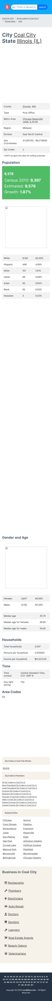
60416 (6, 768)
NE (45, 979)
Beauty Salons (17, 945)
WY (32, 985)
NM (8, 982)
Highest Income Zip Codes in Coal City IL (19, 802)
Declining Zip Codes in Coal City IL (16, 794)
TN (37, 982)
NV (11, 982)
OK (20, 982)
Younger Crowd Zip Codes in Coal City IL (19, 797)
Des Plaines (9, 836)
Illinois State (10, 21)
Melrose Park (10, 849)
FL (32, 977)
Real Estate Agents (20, 938)
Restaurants (16, 882)
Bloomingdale (30, 853)
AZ (14, 977)
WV (28, 985)
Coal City (25, 35)
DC (26, 977)
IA (40, 977)
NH (47, 979)
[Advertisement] (26, 72)
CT (23, 977)
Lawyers (14, 930)
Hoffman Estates (32, 845)
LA (10, 979)
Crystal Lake (9, 845)
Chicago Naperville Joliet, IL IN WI (33, 120)
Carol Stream (10, 824)
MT (35, 979)
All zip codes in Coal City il (28, 18)
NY (14, 982)
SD (35, 982)
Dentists (13, 922)
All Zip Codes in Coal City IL (13, 782)
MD (16, 979)
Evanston (28, 828)
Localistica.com (29, 990)
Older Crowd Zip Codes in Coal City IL (18, 799)
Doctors (13, 914)
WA (22, 985)
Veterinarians (17, 953)
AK (5, 977)
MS (32, 979)
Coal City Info (8, 18)
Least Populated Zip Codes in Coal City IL (19, 788)
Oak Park (7, 841)
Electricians (15, 898)
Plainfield (28, 849)
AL (8, 977)
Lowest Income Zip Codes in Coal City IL (19, 805)
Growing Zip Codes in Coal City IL (16, 791)
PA (27, 982)
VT (19, 985)
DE (29, 977)
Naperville (28, 832)
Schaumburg (9, 828)
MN (25, 979)
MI (22, 979)
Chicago (7, 820)
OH (17, 982)
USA (20, 21)
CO (20, 977)
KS (4, 979)
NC (38, 979)
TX (41, 982)
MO (28, 979)
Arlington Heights (32, 841)
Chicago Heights (32, 857)
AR (11, 977)
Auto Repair (16, 906)
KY (7, 979)
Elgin (26, 836)
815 (3, 697)
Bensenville (9, 853)
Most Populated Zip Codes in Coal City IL (19, 785)
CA (17, 977)
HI (37, 977)
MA (13, 979)
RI (29, 982)
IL (44, 977)
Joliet (6, 832)
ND (41, 979)
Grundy (27, 106)
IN (47, 977)
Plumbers (14, 890)
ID (42, 977)
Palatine (27, 824)
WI (25, 985)
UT (44, 982)
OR (24, 982)
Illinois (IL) (29, 41)
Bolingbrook (9, 857)
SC (32, 982)
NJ (5, 982)
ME (19, 979)
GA (35, 977)
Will (34, 106)
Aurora (27, 820)
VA (47, 982)
